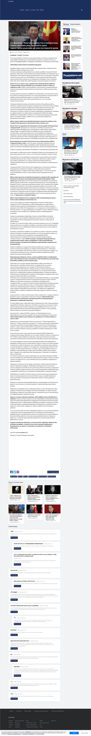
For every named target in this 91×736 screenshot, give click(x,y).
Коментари (17, 727)
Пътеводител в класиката (32, 727)
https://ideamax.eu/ (68, 193)
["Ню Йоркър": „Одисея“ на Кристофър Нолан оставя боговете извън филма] (72, 143)
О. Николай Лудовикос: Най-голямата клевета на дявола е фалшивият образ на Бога (72, 126)
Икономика (17, 723)
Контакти (19, 711)
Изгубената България (70, 83)
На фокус (22, 10)
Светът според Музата (31, 725)
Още (42, 10)
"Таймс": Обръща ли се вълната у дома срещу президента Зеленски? (15, 497)
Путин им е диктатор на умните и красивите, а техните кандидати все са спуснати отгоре (52, 497)
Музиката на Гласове (70, 159)
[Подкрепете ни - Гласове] (72, 75)
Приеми (74, 733)
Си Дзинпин (14, 476)
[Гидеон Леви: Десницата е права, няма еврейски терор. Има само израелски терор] (52, 509)
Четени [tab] (66, 24)
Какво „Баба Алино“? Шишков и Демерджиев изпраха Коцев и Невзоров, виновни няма (34, 497)
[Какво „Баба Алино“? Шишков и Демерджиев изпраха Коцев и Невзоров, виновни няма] (35, 489)
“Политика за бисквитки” (28, 734)
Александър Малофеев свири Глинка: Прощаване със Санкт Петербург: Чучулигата (72, 177)
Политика (33, 10)
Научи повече (85, 733)
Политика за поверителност (41, 711)
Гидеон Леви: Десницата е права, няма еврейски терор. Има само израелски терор (52, 517)
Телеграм (26, 55)
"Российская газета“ (21, 61)
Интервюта (17, 725)
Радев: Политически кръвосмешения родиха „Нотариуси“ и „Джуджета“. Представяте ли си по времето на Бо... (76, 66)
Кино (64, 134)
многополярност (33, 476)
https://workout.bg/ (68, 196)
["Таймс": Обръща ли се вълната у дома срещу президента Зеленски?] (17, 489)
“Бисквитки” (28, 732)
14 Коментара (54, 472)
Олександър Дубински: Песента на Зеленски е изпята (76, 56)
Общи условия (27, 711)
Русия (26, 476)
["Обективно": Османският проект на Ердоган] (35, 509)
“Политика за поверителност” (14, 734)
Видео (27, 720)
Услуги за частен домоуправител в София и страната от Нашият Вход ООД (72, 201)
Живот (41, 720)
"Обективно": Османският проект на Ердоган (34, 515)
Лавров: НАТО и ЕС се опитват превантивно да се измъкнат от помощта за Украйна (76, 39)
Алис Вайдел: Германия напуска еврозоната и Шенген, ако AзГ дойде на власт (76, 48)
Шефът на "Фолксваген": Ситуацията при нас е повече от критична (76, 30)
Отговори (14, 537)
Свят (38, 10)
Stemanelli (66, 190)
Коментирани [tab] (75, 24)
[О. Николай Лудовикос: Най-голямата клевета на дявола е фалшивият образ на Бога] (72, 117)
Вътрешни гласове (69, 108)
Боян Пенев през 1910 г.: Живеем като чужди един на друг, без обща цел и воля (72, 101)
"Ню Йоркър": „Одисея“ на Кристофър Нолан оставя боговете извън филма (71, 152)
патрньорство (43, 476)
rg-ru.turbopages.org (21, 432)
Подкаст (27, 10)
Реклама (11, 711)
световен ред (52, 476)
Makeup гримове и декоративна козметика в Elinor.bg (71, 186)
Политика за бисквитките (57, 711)
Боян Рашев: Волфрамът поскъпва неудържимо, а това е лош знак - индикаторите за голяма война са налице (16, 517)
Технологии (53, 720)
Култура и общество (19, 720)
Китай (20, 476)
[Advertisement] (62, 10)
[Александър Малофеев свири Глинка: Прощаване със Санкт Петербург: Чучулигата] (72, 168)
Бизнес (41, 727)
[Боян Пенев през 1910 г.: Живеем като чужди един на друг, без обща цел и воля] (72, 92)
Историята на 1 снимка (31, 723)
